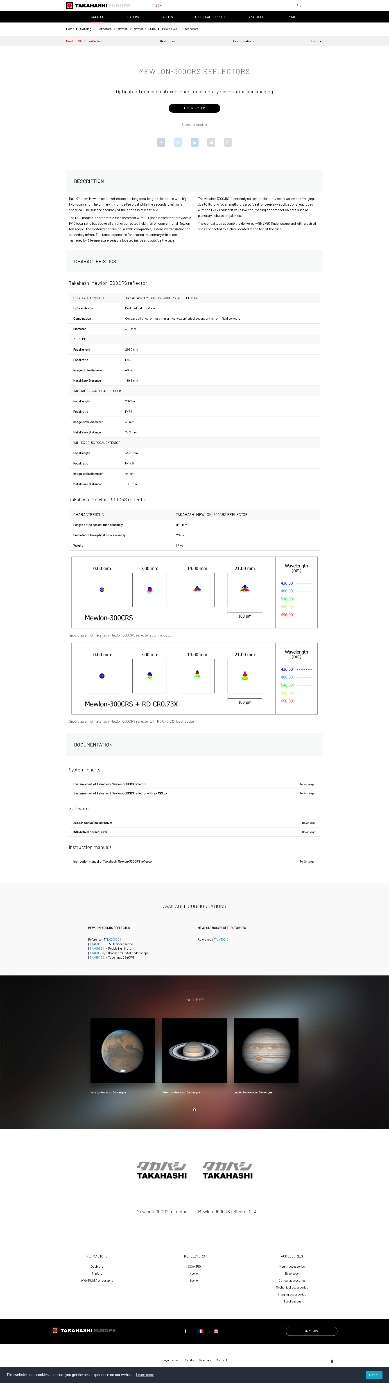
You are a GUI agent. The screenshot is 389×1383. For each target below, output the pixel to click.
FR (153, 5)
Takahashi (255, 17)
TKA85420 (97, 957)
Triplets (97, 1273)
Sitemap (205, 1360)
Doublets (97, 1266)
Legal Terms (170, 1360)
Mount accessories (292, 1266)
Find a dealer (194, 108)
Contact (291, 17)
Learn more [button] (145, 1375)
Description (168, 41)
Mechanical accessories (292, 1287)
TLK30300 (112, 939)
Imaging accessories (292, 1294)
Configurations (243, 41)
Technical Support (210, 17)
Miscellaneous (292, 1301)
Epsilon (194, 1280)
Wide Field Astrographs (97, 1280)
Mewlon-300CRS (145, 29)
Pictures (317, 41)
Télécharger (308, 784)
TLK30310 (221, 939)
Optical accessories (291, 1280)
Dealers (132, 17)
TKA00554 (97, 948)
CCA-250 (194, 1266)
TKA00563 (97, 953)
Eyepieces (292, 1273)
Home (70, 29)
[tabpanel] (123, 1057)
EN (160, 5)
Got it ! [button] (374, 1375)
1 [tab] (194, 1109)
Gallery (167, 17)
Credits (189, 1360)
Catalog (97, 17)
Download (309, 823)
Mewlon (123, 29)
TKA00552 (97, 944)
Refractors (97, 1256)
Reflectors (104, 29)
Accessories (292, 1256)
